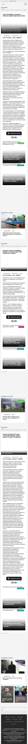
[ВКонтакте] (12, 137)
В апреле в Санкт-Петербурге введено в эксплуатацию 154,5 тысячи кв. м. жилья (13, 180)
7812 (14, 359)
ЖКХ (22, 10)
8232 (14, 175)
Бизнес (25, 10)
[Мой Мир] (16, 137)
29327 (13, 414)
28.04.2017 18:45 (8, 359)
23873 (13, 230)
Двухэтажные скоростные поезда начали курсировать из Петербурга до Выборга (12, 234)
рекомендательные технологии (14, 741)
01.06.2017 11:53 (15, 35)
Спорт (20, 719)
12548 (14, 600)
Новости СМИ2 (4, 371)
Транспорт (12, 10)
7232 (14, 620)
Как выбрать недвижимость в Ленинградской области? (13, 603)
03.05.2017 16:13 (8, 175)
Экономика (20, 165)
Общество (21, 143)
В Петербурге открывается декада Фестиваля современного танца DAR (12, 341)
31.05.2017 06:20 (8, 152)
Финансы (7, 10)
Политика (13, 717)
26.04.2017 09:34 (8, 620)
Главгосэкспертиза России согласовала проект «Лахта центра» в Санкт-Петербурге (12, 363)
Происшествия (8, 721)
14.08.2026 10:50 (7, 414)
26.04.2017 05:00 (8, 337)
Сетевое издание (11, 730)
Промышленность (17, 10)
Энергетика (3, 10)
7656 (14, 337)
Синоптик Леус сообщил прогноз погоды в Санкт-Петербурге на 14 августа (11, 418)
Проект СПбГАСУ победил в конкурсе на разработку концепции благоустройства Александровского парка (12, 157)
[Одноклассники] (14, 137)
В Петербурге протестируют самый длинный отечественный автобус (14, 625)
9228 (14, 152)
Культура (21, 326)
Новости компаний (18, 588)
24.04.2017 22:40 (8, 600)
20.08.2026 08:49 (7, 230)
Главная (7, 717)
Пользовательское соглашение (13, 735)
